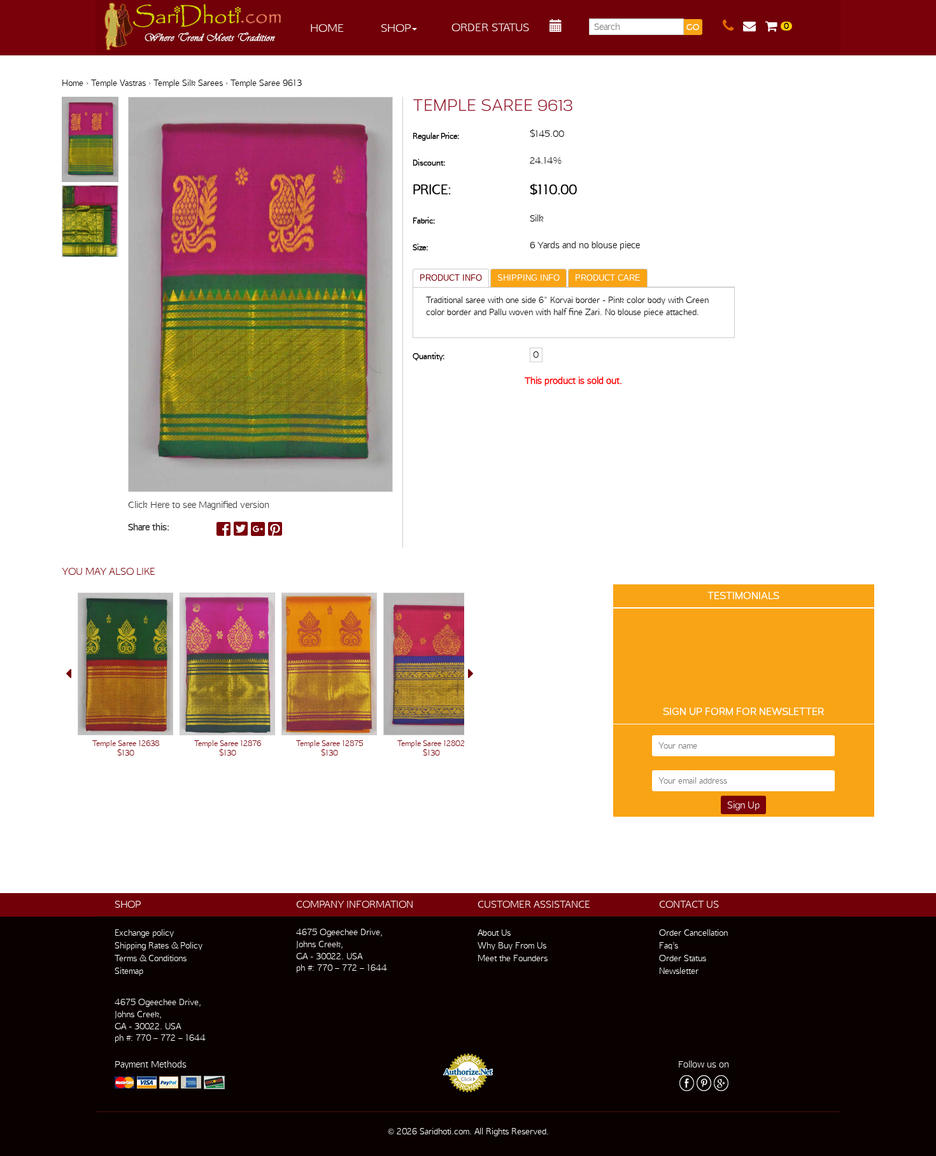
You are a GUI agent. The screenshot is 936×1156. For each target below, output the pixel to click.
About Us (494, 932)
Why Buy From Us (512, 945)
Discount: (429, 162)
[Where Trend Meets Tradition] (194, 22)
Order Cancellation (693, 932)
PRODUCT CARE (608, 278)
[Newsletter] (754, 26)
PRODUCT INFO (451, 278)
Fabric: (424, 220)
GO (692, 27)
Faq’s (668, 945)
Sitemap (129, 971)
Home (327, 27)
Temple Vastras (118, 83)
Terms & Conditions (151, 958)
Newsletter (678, 971)
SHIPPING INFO (528, 278)
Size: (420, 247)
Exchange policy (144, 932)
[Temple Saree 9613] (90, 140)
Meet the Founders (513, 958)
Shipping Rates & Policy (158, 945)
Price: (432, 189)
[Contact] (733, 26)
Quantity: (428, 356)
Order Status (490, 27)
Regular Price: (436, 136)
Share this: (148, 527)
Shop (396, 27)
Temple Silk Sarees (188, 83)
